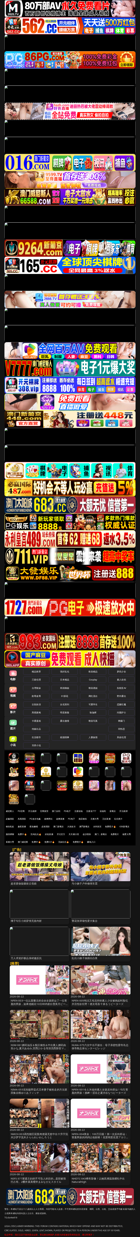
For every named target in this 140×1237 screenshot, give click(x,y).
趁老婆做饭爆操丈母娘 (24, 883)
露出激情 (64, 720)
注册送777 (91, 811)
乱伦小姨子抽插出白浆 (85, 958)
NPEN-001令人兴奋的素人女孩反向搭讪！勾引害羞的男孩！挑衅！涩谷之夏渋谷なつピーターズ (100, 1091)
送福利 (103, 811)
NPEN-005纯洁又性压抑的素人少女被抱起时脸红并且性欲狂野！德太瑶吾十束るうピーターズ (100, 1002)
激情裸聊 (10, 834)
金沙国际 (87, 834)
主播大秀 (94, 818)
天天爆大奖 (74, 834)
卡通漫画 (36, 720)
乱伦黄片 (118, 818)
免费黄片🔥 (78, 841)
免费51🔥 (22, 834)
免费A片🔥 (49, 841)
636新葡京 (124, 826)
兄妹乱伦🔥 (63, 841)
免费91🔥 (36, 841)
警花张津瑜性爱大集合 (85, 920)
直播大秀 (10, 841)
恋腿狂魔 (121, 704)
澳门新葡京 (58, 826)
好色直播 (49, 834)
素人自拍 (121, 679)
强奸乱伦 (64, 671)
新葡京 (113, 811)
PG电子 (67, 811)
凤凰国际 (22, 818)
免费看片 (115, 834)
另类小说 (36, 745)
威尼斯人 (10, 811)
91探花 (64, 696)
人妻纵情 (93, 737)
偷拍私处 (10, 826)
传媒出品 (36, 728)
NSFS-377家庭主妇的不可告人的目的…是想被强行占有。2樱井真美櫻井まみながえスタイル (38, 1180)
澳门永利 (56, 811)
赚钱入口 (91, 841)
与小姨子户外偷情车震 (85, 883)
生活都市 (36, 737)
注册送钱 (78, 811)
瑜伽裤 (93, 712)
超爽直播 (60, 818)
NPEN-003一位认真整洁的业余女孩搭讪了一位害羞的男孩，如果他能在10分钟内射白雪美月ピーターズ (39, 1004)
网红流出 (93, 696)
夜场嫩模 (34, 826)
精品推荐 (36, 671)
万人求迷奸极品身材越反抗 (26, 958)
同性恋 (121, 728)
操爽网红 (48, 818)
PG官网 (21, 811)
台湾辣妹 (36, 688)
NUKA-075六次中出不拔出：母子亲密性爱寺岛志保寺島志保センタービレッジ (100, 1046)
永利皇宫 (97, 826)
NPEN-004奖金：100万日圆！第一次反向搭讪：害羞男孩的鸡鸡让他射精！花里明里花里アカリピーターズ (100, 1137)
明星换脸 (64, 712)
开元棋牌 (32, 811)
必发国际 (45, 826)
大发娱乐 (71, 826)
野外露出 (121, 696)
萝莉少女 (121, 671)
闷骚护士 (121, 712)
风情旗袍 (36, 712)
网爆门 (121, 720)
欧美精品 (93, 671)
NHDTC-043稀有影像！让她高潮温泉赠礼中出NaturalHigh (98, 1180)
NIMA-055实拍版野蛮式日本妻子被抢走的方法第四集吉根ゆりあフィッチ (39, 1091)
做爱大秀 (126, 834)
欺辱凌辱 (36, 696)
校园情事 (64, 737)
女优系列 (64, 704)
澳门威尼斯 (23, 841)
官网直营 (44, 811)
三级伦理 (36, 679)
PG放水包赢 (35, 818)
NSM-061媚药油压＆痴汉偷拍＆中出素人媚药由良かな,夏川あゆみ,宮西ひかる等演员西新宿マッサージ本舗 (38, 1048)
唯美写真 (93, 720)
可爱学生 (93, 704)
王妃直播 (106, 818)
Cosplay (93, 679)
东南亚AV (121, 688)
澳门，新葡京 (101, 834)
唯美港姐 (93, 688)
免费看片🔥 (110, 826)
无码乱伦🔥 (35, 834)
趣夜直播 (22, 826)
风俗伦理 (121, 737)
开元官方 (61, 834)
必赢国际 (10, 818)
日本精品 (64, 679)
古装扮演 (36, 704)
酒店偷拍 (83, 818)
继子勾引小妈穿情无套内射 (26, 920)
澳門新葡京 (84, 826)
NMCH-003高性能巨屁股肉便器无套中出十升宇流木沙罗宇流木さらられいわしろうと (39, 1135)
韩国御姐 (64, 688)
